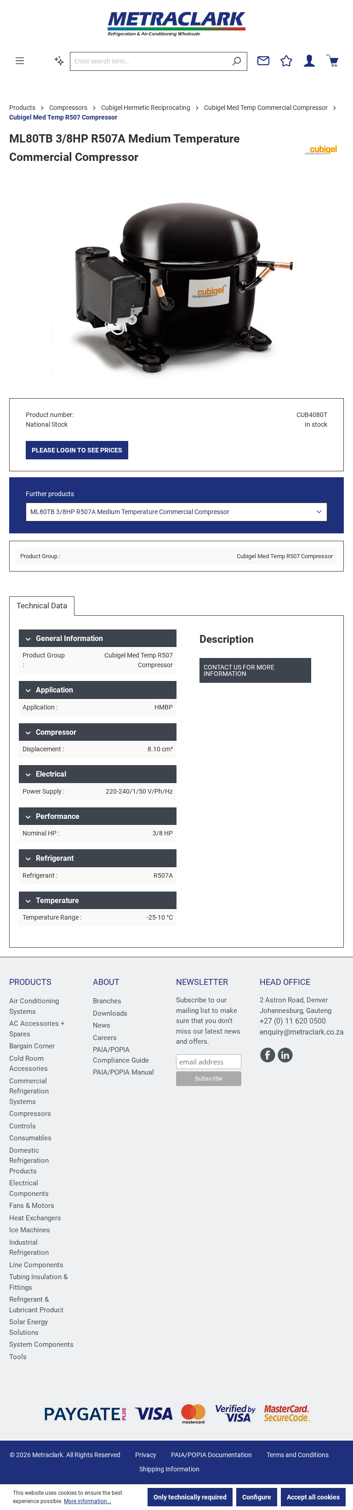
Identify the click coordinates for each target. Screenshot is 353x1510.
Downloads (110, 1013)
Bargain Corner (32, 1046)
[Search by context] (59, 60)
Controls (22, 1126)
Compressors (30, 1114)
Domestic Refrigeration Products (29, 1160)
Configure (256, 1497)
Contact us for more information (239, 670)
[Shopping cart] (332, 60)
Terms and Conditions (298, 1455)
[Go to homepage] (176, 24)
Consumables (30, 1138)
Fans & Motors (31, 1205)
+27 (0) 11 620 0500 (293, 1021)
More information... (87, 1501)
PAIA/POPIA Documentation (211, 1455)
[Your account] (309, 60)
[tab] (41, 606)
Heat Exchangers (35, 1218)
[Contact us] (263, 60)
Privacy (145, 1455)
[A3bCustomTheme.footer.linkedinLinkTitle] (285, 1059)
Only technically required (190, 1497)
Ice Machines (29, 1230)
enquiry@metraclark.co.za (302, 1032)
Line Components (36, 1265)
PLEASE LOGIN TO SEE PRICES (77, 450)
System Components (41, 1344)
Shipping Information (169, 1469)
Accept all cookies (313, 1497)
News (101, 1025)
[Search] (236, 61)
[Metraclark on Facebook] (268, 1059)
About (106, 982)
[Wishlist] (286, 60)
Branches (107, 1001)
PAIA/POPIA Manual (123, 1072)
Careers (105, 1038)
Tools (18, 1357)
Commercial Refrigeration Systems (29, 1091)
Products (30, 982)
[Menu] (19, 60)
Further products (50, 494)
